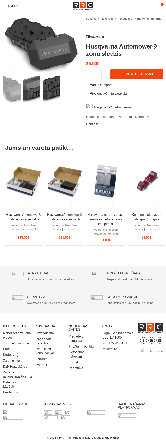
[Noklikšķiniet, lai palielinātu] (10, 65)
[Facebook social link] (100, 124)
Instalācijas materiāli (148, 18)
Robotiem (123, 18)
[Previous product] (88, 27)
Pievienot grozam (136, 74)
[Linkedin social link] (114, 124)
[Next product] (98, 27)
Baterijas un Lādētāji (11, 384)
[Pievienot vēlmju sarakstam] (27, 205)
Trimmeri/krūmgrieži (17, 343)
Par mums (76, 368)
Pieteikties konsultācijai (45, 351)
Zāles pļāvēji (12, 360)
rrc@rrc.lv (110, 349)
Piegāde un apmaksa (77, 338)
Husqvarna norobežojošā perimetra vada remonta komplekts (105, 219)
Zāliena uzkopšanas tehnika (17, 374)
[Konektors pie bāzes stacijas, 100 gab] (146, 181)
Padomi (41, 365)
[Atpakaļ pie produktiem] (93, 27)
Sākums (91, 18)
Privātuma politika (81, 346)
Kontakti (74, 362)
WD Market (111, 437)
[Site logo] (83, 5)
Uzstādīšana (45, 333)
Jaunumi (42, 359)
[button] (19, 205)
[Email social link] (109, 124)
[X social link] (105, 124)
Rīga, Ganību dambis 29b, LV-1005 (118, 335)
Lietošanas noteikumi (76, 354)
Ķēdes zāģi (11, 355)
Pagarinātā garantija (44, 341)
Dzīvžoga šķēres (15, 366)
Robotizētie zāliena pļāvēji (17, 335)
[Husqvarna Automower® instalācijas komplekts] (23, 181)
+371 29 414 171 (115, 343)
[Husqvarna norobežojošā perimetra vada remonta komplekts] (105, 181)
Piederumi (106, 18)
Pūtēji (7, 349)
